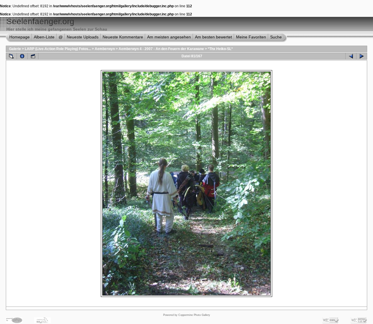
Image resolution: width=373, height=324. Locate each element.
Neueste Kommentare (123, 37)
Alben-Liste (44, 37)
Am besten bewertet (213, 37)
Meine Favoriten (251, 37)
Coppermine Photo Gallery (194, 315)
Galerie (15, 49)
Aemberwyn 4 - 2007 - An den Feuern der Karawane (161, 49)
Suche (276, 37)
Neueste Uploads (82, 37)
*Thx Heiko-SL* (220, 49)
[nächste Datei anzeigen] (361, 56)
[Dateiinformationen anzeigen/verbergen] (22, 56)
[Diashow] (33, 56)
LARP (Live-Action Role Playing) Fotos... (58, 49)
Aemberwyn (105, 49)
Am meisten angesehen (169, 37)
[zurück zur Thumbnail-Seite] (11, 56)
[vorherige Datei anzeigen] (351, 56)
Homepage (19, 37)
